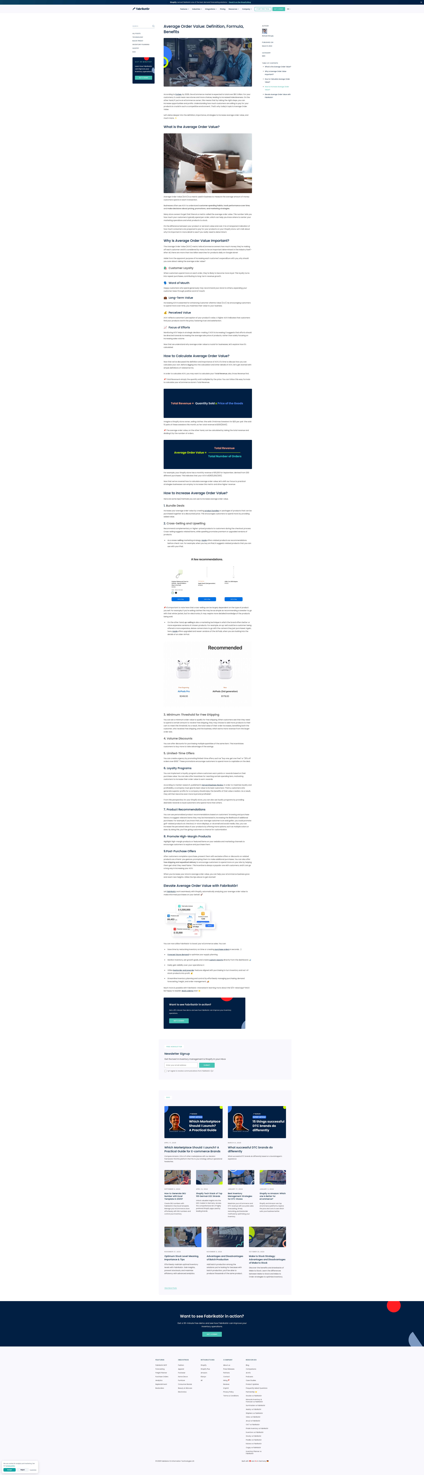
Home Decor (183, 1377)
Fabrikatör (171, 891)
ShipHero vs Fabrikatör (254, 1413)
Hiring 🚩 (226, 1380)
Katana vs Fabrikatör (254, 1444)
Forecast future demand (178, 954)
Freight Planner (161, 1373)
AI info (248, 1373)
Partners (226, 1373)
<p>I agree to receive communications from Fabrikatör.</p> (190, 1071)
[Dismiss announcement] (421, 2)
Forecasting (160, 1369)
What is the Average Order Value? (278, 67)
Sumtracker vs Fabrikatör (255, 1405)
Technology (137, 37)
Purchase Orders (161, 1377)
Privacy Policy (228, 1392)
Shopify (135, 48)
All (201, 1380)
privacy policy (10, 1466)
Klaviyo (203, 1377)
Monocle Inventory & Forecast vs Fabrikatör (254, 1400)
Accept (9, 1470)
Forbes (178, 94)
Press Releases (228, 1369)
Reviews (226, 1384)
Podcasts (249, 1377)
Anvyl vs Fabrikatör (253, 1421)
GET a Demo (179, 1021)
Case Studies (251, 1380)
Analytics (158, 1380)
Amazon (204, 1373)
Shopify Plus (205, 1369)
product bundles (212, 510)
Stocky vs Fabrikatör (253, 1436)
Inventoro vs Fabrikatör (254, 1432)
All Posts (136, 34)
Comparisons (251, 1369)
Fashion (181, 1365)
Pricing (222, 9)
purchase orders (222, 949)
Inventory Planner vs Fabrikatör (253, 1452)
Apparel (181, 1369)
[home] (141, 9)
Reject (23, 1470)
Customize (33, 1470)
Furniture (181, 1380)
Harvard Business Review (212, 785)
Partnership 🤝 (251, 1392)
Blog (247, 1365)
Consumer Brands (185, 1384)
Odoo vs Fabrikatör (253, 1417)
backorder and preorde (183, 970)
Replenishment (161, 1384)
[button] (185, 9)
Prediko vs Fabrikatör (254, 1440)
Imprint (226, 1388)
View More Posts (170, 1288)
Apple (204, 540)
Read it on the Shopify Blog (240, 2)
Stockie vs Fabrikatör (254, 1396)
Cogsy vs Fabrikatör (253, 1448)
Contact (226, 1377)
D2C (134, 52)
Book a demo (188, 991)
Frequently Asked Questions (256, 1388)
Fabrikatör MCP (161, 1365)
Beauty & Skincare (185, 1388)
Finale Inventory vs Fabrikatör (257, 1428)
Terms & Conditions (231, 1396)
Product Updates (252, 1384)
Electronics (182, 1392)
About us (226, 1365)
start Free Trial (262, 9)
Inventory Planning (140, 45)
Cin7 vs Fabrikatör (253, 1425)
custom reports (216, 960)
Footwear (181, 1373)
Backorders (159, 1388)
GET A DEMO (278, 9)
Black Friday (137, 41)
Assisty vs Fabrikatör (253, 1409)
